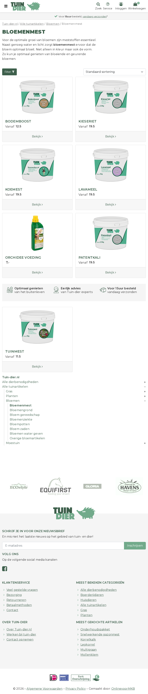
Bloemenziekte (21, 419)
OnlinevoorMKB (123, 688)
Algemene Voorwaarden (44, 688)
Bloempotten (20, 424)
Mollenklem (89, 654)
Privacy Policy (76, 688)
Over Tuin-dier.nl (19, 629)
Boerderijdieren (92, 595)
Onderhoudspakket (95, 629)
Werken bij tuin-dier (21, 634)
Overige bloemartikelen (27, 438)
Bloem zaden (19, 429)
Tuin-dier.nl (10, 23)
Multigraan (88, 649)
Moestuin (13, 443)
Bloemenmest (20, 405)
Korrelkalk (88, 639)
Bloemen (52, 23)
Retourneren (16, 600)
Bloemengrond (21, 410)
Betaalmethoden (19, 605)
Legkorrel (87, 644)
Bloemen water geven (26, 433)
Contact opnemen (19, 639)
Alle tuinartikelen (32, 23)
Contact (12, 610)
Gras (9, 391)
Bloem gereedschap (25, 415)
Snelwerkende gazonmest (100, 634)
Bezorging (14, 595)
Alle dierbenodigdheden (20, 382)
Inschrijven (135, 545)
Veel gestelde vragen (22, 590)
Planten (12, 396)
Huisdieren (88, 600)
